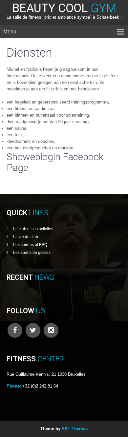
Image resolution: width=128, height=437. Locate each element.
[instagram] (51, 330)
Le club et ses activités (33, 229)
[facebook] (15, 330)
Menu (9, 31)
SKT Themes (75, 428)
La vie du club (25, 237)
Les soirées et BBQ (30, 244)
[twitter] (33, 330)
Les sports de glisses (32, 252)
